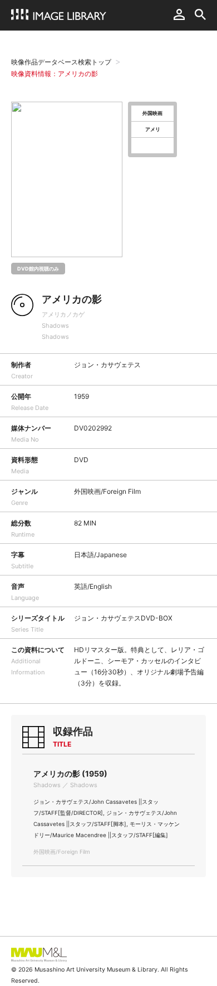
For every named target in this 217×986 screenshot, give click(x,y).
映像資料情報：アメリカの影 (54, 73)
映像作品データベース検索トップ (61, 62)
